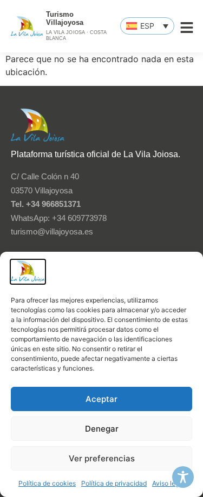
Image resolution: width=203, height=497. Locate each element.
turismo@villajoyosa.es (52, 231)
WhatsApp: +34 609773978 (59, 218)
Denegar (102, 429)
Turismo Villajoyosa (64, 18)
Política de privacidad (114, 483)
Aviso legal (168, 483)
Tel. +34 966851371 (46, 204)
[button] (147, 26)
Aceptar (101, 399)
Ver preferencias (102, 458)
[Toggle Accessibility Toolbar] (183, 477)
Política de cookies (47, 483)
